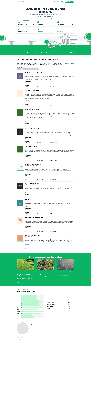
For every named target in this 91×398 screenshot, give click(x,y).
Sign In (61, 1)
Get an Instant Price (69, 1)
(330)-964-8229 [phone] (56, 1)
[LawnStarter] (21, 1)
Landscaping (19, 339)
